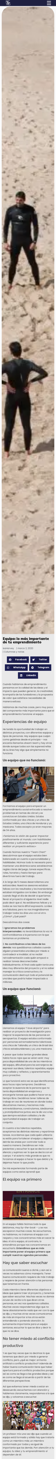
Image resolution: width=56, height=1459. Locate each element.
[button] (18, 659)
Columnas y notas (14, 651)
